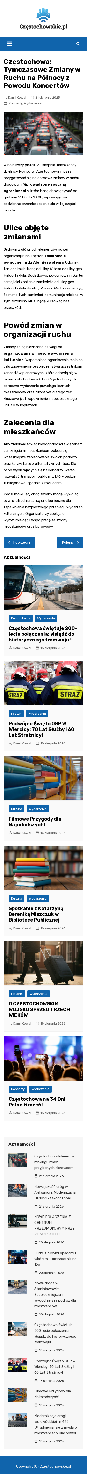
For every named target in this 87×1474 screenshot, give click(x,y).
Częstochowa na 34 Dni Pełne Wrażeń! (37, 1102)
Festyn (16, 713)
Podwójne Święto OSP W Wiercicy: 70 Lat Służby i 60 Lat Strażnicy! (41, 729)
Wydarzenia (33, 103)
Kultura (16, 809)
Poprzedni (21, 542)
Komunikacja (20, 618)
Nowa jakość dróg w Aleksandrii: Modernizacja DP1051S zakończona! (55, 1192)
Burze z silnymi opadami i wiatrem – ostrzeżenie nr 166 (55, 1259)
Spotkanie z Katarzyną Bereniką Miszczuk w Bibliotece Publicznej (36, 914)
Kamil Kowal (17, 97)
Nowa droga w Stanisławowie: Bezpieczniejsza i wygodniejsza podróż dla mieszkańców (55, 1294)
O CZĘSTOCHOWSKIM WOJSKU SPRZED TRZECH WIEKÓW (39, 1009)
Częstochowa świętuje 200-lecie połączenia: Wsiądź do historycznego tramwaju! (43, 634)
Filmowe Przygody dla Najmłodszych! (35, 822)
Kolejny (68, 542)
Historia (17, 994)
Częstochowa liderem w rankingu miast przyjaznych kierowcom (54, 1162)
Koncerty (15, 103)
